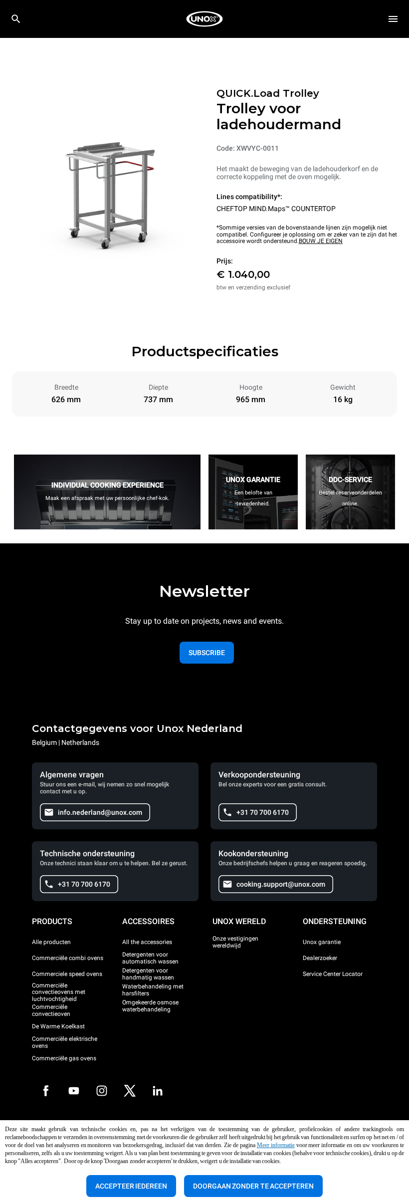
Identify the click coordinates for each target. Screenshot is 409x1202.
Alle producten (51, 942)
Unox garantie (322, 942)
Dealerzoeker (320, 958)
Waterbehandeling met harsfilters (153, 990)
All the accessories (147, 942)
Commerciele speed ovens (67, 973)
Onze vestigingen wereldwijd (235, 942)
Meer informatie (276, 1145)
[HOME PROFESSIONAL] (204, 19)
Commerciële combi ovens (67, 958)
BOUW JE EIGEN (321, 241)
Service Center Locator (333, 973)
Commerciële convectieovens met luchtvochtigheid (58, 992)
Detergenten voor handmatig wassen (148, 974)
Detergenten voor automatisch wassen (150, 958)
